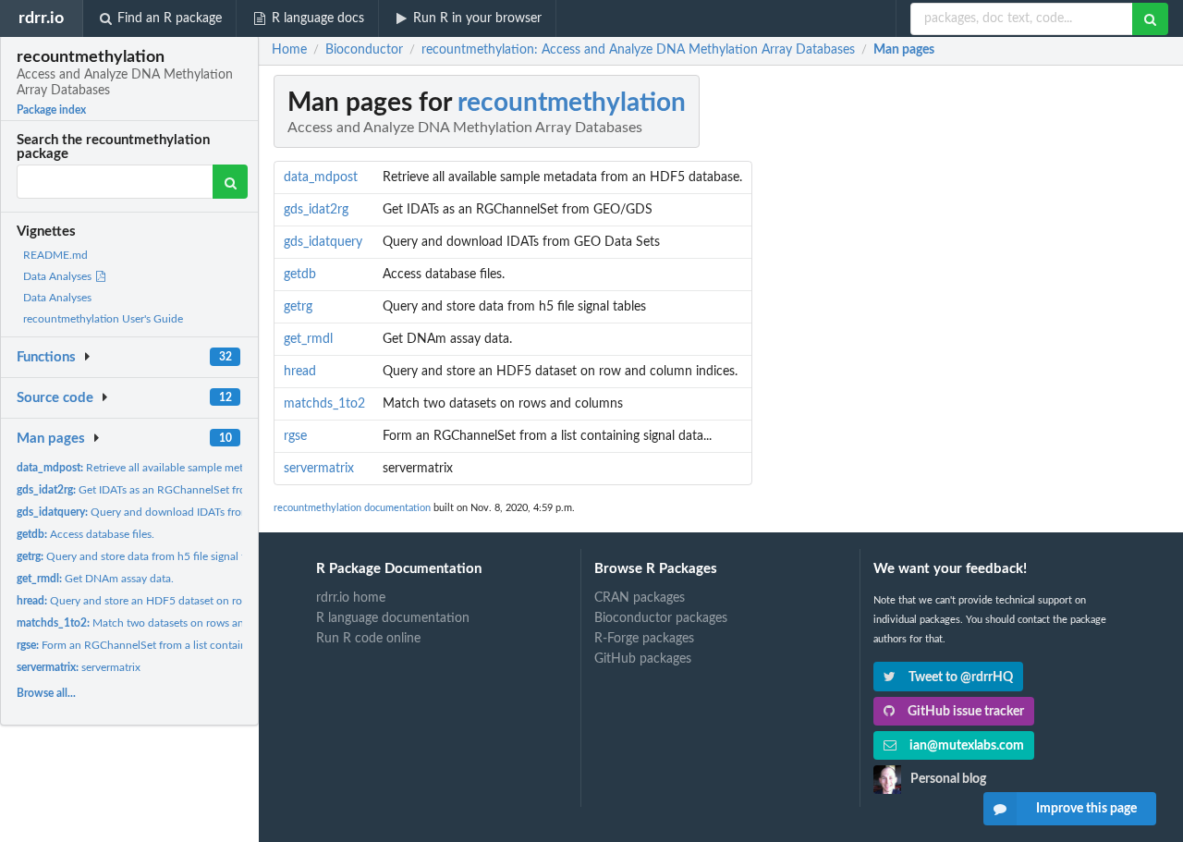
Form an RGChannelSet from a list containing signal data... (170, 645)
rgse (295, 436)
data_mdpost (321, 177)
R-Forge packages (644, 638)
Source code (55, 398)
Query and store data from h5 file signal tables (143, 556)
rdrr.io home (350, 598)
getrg (298, 306)
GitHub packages (642, 659)
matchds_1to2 (324, 403)
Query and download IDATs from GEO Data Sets (171, 512)
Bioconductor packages (660, 618)
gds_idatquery (323, 242)
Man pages (51, 438)
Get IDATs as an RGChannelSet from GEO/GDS (163, 489)
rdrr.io (41, 18)
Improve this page (1086, 808)
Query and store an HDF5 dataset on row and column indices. (184, 600)
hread (300, 371)
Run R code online (368, 638)
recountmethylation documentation (352, 508)
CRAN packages (639, 598)
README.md (55, 255)
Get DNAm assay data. (95, 578)
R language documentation (393, 618)
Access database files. (85, 534)
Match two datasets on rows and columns (156, 622)
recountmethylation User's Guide (103, 318)
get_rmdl (308, 339)
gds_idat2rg (316, 209)
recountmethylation (571, 103)
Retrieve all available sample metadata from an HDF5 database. (204, 467)
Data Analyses (58, 276)
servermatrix (78, 667)
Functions (46, 357)
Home (289, 49)
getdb (300, 274)
